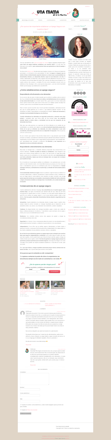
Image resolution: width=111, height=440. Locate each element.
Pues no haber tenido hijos (74, 194)
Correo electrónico (25, 393)
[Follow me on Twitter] (78, 93)
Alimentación (63, 20)
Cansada (70, 197)
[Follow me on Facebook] (75, 93)
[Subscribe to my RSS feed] (84, 93)
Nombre (43, 269)
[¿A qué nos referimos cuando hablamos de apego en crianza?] (27, 284)
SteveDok (70, 213)
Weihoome (71, 216)
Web (21, 399)
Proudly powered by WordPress (48, 438)
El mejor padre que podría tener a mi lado (78, 188)
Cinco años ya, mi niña (79, 179)
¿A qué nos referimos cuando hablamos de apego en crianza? (27, 291)
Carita (36, 32)
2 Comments (49, 32)
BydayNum (71, 209)
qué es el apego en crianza (41, 62)
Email (31, 269)
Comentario (23, 372)
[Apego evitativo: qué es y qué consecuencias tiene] (58, 284)
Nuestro (73, 20)
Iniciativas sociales (84, 20)
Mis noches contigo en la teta (75, 191)
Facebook (44, 436)
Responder (28, 344)
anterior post (30, 71)
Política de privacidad (32, 410)
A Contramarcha (51, 20)
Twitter (50, 436)
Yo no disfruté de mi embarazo (32, 303)
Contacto (87, 6)
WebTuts (67, 438)
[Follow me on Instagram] (81, 93)
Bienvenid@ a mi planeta (28, 20)
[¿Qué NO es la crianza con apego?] (42, 284)
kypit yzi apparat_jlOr (73, 219)
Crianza (40, 20)
